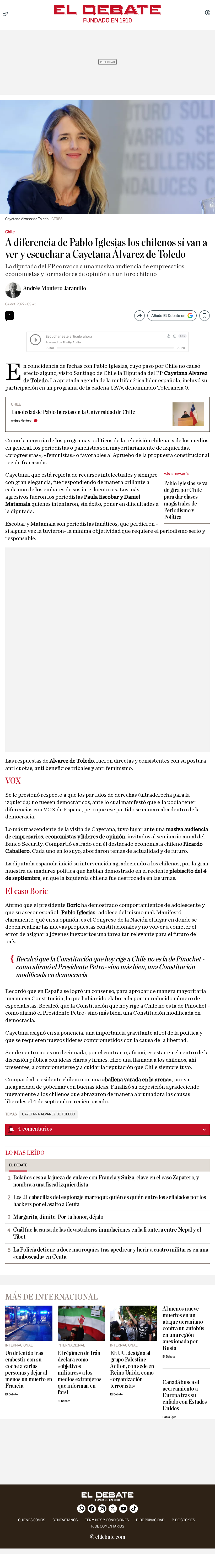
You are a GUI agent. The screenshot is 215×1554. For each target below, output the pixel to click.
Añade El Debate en (168, 315)
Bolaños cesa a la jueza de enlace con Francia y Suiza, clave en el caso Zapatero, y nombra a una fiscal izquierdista (106, 1181)
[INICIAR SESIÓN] (208, 13)
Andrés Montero (21, 420)
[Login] (208, 13)
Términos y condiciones (107, 1520)
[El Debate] (107, 10)
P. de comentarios (107, 1526)
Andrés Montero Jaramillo (54, 288)
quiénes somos (31, 1520)
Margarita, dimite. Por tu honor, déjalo (58, 1217)
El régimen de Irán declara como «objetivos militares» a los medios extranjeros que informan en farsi (79, 1373)
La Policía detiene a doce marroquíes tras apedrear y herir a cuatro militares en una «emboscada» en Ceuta (110, 1253)
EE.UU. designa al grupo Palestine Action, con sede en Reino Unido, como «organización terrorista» (132, 1369)
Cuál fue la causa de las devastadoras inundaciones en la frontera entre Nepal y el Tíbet (107, 1233)
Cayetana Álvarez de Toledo (48, 1114)
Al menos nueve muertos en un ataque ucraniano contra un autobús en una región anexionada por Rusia (183, 1328)
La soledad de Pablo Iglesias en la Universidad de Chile (73, 412)
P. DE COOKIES (183, 1520)
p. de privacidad (150, 1520)
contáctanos (65, 1520)
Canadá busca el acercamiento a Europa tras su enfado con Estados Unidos (185, 1395)
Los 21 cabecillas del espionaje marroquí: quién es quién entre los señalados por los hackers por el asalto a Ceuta (109, 1200)
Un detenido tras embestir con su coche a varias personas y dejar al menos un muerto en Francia (28, 1369)
